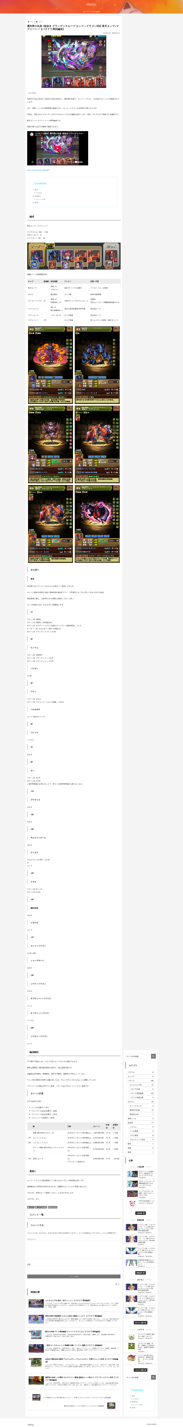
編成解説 (38, 196)
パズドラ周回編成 (41, 1207)
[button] (153, 1056)
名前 (29, 1264)
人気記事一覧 (141, 1213)
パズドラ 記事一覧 (140, 1370)
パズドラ (31, 1207)
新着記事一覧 (141, 1273)
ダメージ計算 (40, 199)
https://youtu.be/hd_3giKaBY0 (38, 170)
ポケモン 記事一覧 (140, 1323)
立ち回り (39, 193)
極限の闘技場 (53, 1207)
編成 (36, 189)
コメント (31, 1239)
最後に (37, 202)
